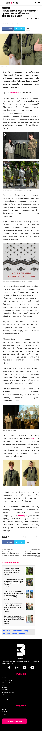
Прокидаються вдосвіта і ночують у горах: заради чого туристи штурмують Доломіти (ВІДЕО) (14, 594)
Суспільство (5, 8)
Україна (36, 536)
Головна (4, 678)
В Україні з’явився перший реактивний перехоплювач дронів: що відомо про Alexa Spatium (14, 582)
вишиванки (17, 536)
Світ (3, 694)
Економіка (5, 690)
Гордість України (7, 680)
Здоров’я (5, 685)
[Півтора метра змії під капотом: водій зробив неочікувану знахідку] (29, 571)
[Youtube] (32, 668)
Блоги (4, 697)
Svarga (34, 438)
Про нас (4, 709)
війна (23, 536)
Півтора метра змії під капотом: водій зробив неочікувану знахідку (12, 570)
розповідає (14, 92)
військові (29, 536)
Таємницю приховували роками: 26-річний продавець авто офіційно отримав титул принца (14, 618)
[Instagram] (17, 668)
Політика (5, 687)
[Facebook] (9, 668)
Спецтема (5, 699)
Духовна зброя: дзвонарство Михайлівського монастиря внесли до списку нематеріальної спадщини (31, 554)
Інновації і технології (8, 692)
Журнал (4, 714)
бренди (10, 536)
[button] (35, 2)
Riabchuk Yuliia (35, 19)
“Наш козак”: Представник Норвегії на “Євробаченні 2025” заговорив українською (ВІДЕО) (10, 553)
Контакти (5, 711)
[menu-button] (39, 2)
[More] (28, 29)
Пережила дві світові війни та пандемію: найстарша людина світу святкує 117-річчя (13, 606)
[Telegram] (24, 668)
